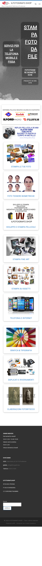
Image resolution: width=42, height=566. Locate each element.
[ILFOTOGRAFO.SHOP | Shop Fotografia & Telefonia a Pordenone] (5, 3)
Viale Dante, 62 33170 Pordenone (16, 461)
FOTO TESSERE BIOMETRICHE (21, 196)
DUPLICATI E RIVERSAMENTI (21, 380)
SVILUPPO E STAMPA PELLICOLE (21, 227)
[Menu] (40, 4)
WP (14, 523)
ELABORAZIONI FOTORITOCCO (21, 409)
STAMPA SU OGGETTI (21, 289)
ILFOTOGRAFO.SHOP (16, 520)
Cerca (5, 501)
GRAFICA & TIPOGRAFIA (21, 350)
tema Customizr (31, 523)
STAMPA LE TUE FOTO (21, 167)
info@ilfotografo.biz (14, 465)
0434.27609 (12, 468)
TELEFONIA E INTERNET (21, 318)
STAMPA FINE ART (21, 259)
